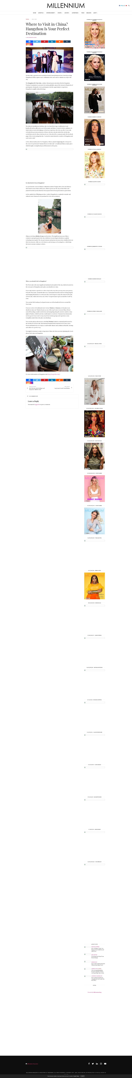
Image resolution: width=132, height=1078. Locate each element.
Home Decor (94, 923)
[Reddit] (59, 338)
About (95, 7)
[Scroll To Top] (128, 1074)
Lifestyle (41, 7)
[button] (66, 1037)
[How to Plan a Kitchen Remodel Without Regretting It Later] (87, 925)
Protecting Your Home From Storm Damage (97, 918)
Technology (99, 937)
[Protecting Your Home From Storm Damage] (87, 918)
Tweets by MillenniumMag (94, 953)
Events (60, 7)
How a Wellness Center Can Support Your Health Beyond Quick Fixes (97, 911)
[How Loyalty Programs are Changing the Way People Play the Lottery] (87, 940)
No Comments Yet (33, 354)
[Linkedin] (52, 338)
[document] (66, 1057)
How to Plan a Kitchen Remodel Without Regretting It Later (98, 925)
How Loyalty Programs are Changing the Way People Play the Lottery (97, 940)
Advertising (75, 7)
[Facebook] (29, 338)
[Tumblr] (67, 338)
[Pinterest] (44, 338)
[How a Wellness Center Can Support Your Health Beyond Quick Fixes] (87, 910)
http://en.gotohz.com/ (54, 332)
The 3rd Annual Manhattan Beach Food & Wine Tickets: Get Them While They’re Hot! (97, 933)
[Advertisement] (94, 879)
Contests (93, 937)
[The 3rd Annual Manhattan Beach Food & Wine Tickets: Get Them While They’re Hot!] (87, 932)
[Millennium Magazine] (32, 1022)
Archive (67, 7)
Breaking (89, 7)
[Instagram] (29, 341)
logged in (37, 363)
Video (83, 7)
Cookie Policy (76, 1076)
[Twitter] (37, 338)
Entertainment (51, 7)
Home (35, 7)
